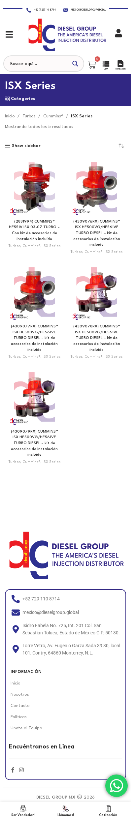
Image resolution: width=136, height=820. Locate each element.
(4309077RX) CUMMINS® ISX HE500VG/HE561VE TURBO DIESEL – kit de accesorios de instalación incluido (34, 338)
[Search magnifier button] (76, 64)
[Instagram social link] (21, 770)
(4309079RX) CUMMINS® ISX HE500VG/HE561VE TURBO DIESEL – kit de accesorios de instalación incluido (34, 443)
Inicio (10, 116)
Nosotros (20, 694)
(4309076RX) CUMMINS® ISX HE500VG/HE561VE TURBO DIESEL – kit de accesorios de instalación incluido (96, 233)
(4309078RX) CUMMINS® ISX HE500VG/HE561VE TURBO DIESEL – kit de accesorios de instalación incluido (96, 338)
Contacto (20, 706)
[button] (9, 34)
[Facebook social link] (13, 770)
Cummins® (53, 116)
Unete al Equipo (26, 728)
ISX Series (51, 246)
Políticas (19, 717)
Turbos (29, 116)
